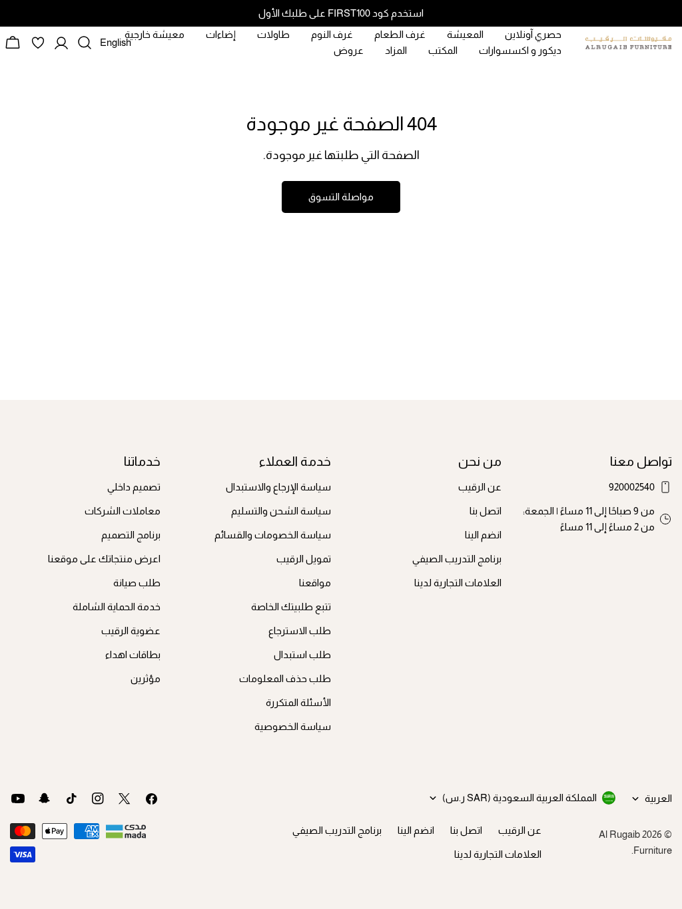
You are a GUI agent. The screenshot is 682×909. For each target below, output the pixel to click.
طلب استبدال (302, 654)
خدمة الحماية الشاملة (117, 606)
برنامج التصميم (131, 534)
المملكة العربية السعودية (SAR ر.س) (519, 797)
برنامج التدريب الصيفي (457, 558)
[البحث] (85, 43)
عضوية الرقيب (131, 630)
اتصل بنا (486, 510)
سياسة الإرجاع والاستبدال (278, 486)
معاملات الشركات (123, 510)
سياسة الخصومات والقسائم (272, 534)
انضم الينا (483, 534)
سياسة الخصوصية (292, 726)
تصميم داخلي (134, 486)
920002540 (632, 486)
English (115, 47)
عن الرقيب (480, 486)
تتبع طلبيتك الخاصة (291, 606)
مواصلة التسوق (341, 196)
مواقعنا (315, 582)
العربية (658, 798)
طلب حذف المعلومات (285, 678)
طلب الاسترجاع (299, 630)
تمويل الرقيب (303, 558)
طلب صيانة (137, 582)
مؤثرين (146, 678)
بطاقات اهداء (133, 654)
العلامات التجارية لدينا (458, 582)
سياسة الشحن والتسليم (281, 510)
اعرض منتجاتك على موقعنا (104, 558)
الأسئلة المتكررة (298, 702)
